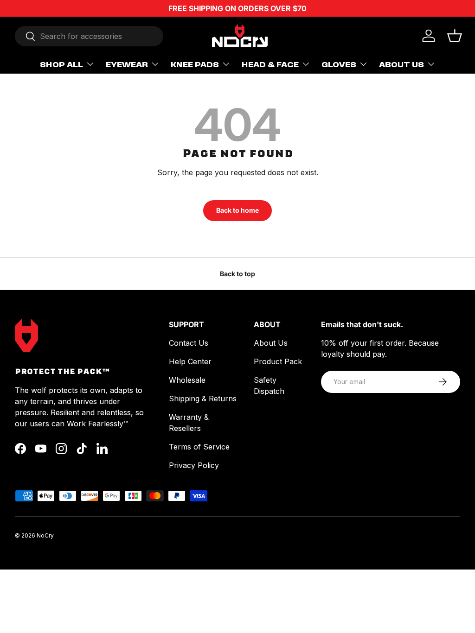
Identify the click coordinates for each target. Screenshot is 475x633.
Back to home (237, 210)
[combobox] (89, 36)
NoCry (45, 535)
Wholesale (187, 380)
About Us (271, 343)
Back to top (237, 274)
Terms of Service (199, 446)
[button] (454, 35)
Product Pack (278, 361)
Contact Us (188, 343)
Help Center (190, 361)
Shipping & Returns (203, 398)
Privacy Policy (194, 465)
